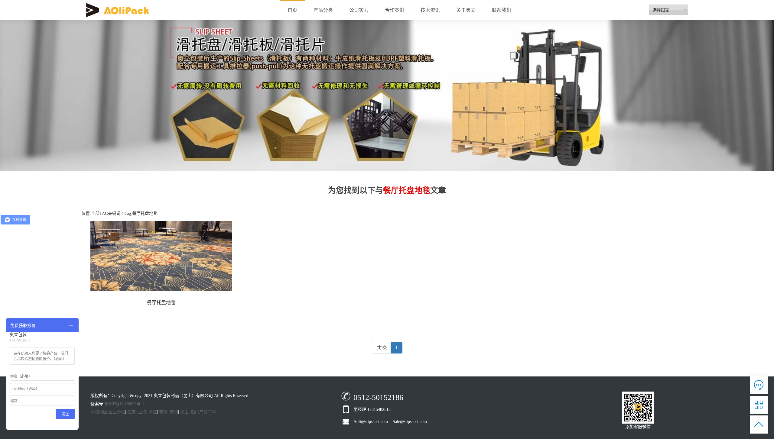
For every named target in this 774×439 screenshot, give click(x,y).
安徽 (163, 412)
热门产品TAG (203, 412)
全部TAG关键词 (106, 213)
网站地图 (98, 412)
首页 (292, 10)
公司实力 (359, 10)
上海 (142, 412)
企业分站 (116, 412)
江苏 (131, 412)
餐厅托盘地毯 (161, 302)
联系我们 (501, 10)
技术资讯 (430, 10)
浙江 (152, 412)
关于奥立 (466, 10)
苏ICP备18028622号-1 (124, 404)
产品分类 (323, 10)
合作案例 (394, 10)
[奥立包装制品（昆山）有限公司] (117, 10)
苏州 (174, 412)
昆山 (184, 412)
